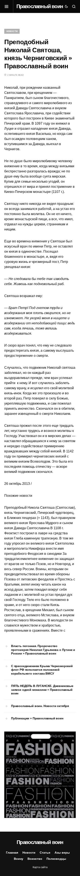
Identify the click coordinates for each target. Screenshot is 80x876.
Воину (18, 858)
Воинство (35, 858)
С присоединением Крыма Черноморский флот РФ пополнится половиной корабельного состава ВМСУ (42, 669)
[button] (8, 6)
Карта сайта (40, 867)
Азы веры (62, 852)
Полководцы (56, 858)
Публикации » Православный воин (37, 718)
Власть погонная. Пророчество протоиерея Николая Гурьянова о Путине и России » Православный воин (43, 649)
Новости (11, 31)
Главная (12, 852)
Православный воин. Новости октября (40, 706)
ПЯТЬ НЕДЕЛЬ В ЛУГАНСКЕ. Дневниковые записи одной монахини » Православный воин (42, 689)
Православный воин (39, 6)
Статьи (45, 852)
